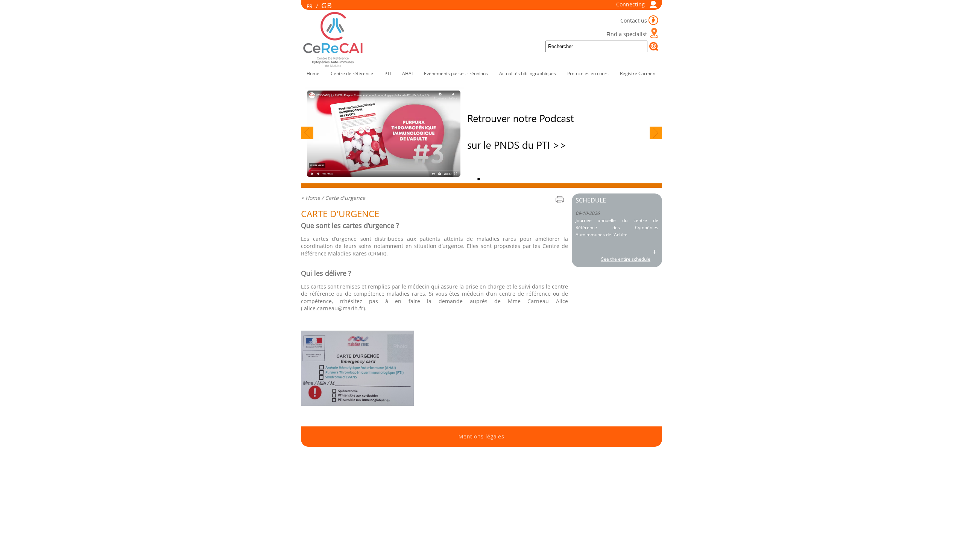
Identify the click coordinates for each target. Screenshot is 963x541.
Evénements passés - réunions (456, 73)
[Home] (333, 65)
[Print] (559, 199)
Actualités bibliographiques (527, 73)
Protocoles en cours (588, 73)
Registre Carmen (637, 73)
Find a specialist (626, 34)
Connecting (630, 4)
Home (313, 73)
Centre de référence (352, 73)
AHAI (407, 73)
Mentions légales (481, 436)
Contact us (633, 20)
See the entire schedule (625, 259)
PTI (387, 73)
